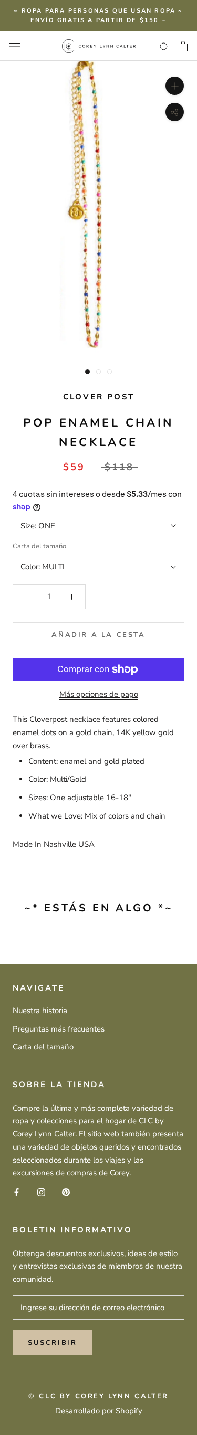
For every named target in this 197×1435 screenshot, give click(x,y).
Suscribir (52, 1342)
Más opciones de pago (98, 694)
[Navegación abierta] (14, 46)
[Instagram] (41, 1191)
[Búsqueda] (164, 46)
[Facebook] (16, 1191)
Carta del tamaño (39, 546)
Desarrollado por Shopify (98, 1411)
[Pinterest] (66, 1191)
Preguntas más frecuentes (59, 1029)
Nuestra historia (40, 1010)
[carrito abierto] (183, 46)
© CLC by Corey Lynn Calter (98, 1396)
